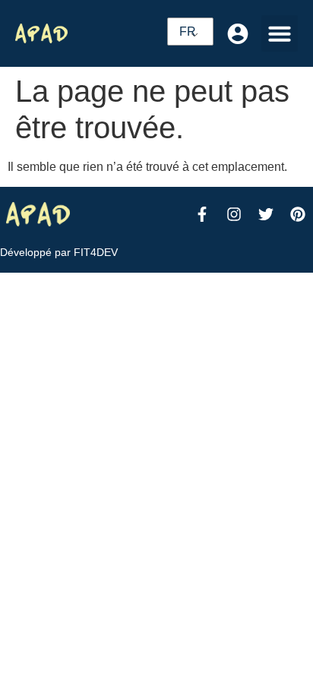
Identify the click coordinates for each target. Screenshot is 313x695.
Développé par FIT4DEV (59, 252)
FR (187, 31)
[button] (279, 33)
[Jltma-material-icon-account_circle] (238, 33)
